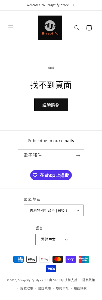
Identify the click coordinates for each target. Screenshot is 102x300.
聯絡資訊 (62, 288)
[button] (11, 28)
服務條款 (80, 288)
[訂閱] (78, 155)
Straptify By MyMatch (33, 280)
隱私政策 (88, 280)
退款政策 (26, 288)
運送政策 (44, 288)
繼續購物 (51, 104)
